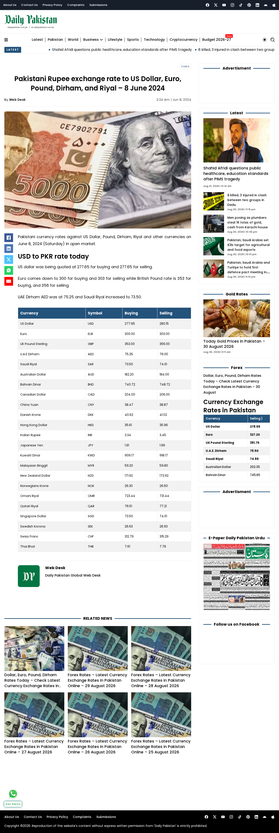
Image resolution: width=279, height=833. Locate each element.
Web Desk (17, 99)
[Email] (8, 281)
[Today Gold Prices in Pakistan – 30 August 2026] (236, 318)
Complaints (75, 5)
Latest (37, 40)
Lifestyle (115, 40)
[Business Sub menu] (101, 39)
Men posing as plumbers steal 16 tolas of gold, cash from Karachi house (247, 222)
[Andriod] (265, 5)
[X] (8, 259)
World (73, 40)
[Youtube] (224, 5)
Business (91, 40)
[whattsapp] (13, 793)
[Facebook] (207, 5)
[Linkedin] (257, 5)
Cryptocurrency (183, 40)
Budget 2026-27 (216, 40)
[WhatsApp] (8, 270)
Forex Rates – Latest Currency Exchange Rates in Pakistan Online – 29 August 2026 (97, 680)
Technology (154, 40)
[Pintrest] (249, 5)
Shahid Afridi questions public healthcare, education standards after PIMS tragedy (85, 49)
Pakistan (55, 40)
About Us (9, 5)
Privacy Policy (52, 5)
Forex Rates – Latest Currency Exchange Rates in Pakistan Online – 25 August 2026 (161, 746)
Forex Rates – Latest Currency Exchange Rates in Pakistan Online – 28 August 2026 (161, 680)
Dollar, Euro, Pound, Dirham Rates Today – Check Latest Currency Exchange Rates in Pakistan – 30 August (32, 683)
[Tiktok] (241, 5)
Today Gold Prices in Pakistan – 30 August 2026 (234, 343)
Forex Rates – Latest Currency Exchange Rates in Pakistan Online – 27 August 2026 (34, 746)
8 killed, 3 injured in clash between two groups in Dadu (207, 49)
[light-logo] (31, 21)
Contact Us (29, 5)
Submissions (98, 5)
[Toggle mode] (264, 39)
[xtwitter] (216, 5)
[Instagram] (232, 5)
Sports (133, 40)
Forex (185, 66)
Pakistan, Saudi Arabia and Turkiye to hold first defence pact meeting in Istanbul (248, 269)
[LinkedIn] (8, 248)
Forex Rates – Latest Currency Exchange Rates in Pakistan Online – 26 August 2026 (97, 746)
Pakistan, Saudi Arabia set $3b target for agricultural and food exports (248, 245)
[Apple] (274, 5)
